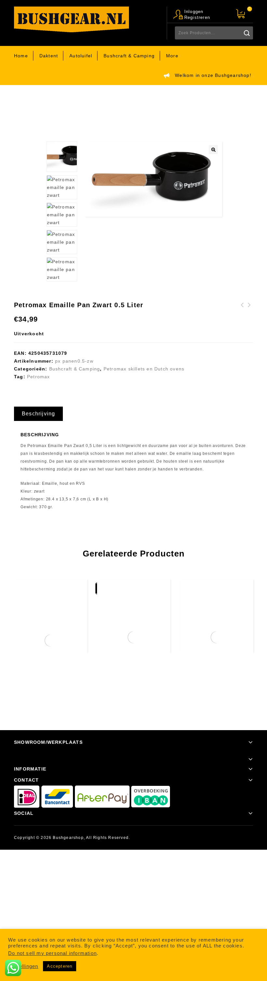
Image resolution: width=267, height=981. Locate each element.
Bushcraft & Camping (129, 55)
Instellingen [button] (24, 966)
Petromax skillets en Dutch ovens (124, 104)
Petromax (38, 376)
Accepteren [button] (59, 966)
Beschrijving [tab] (38, 413)
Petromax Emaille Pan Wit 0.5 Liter (249, 313)
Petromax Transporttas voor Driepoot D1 (242, 316)
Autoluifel (80, 55)
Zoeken (246, 32)
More (172, 55)
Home (21, 55)
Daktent (48, 55)
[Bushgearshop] (71, 19)
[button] (213, 149)
